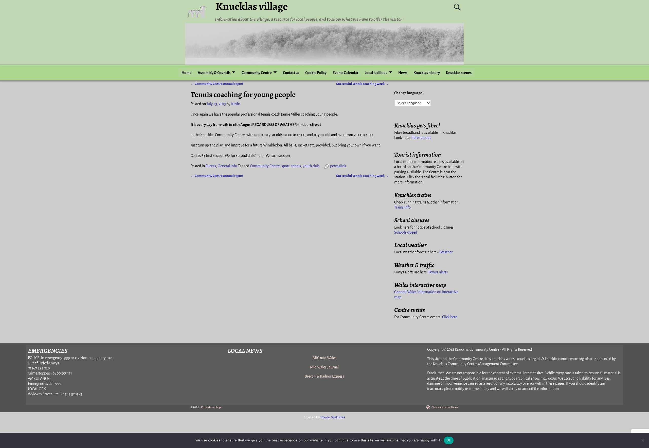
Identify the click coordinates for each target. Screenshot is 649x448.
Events (211, 166)
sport (285, 166)
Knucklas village (211, 407)
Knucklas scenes (459, 73)
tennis (296, 166)
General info (227, 166)
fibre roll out (421, 138)
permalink (338, 166)
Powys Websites (333, 417)
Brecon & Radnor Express (324, 376)
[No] (642, 440)
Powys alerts (438, 272)
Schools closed (405, 232)
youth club (311, 166)
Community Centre (257, 73)
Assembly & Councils (214, 73)
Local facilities (376, 73)
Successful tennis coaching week (362, 84)
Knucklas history (426, 73)
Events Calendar (345, 73)
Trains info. (402, 207)
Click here (449, 317)
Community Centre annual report (217, 84)
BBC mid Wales (324, 358)
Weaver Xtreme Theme (445, 407)
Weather (446, 252)
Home (187, 73)
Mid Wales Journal (324, 367)
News (402, 73)
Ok (448, 440)
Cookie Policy (316, 73)
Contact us (291, 73)
